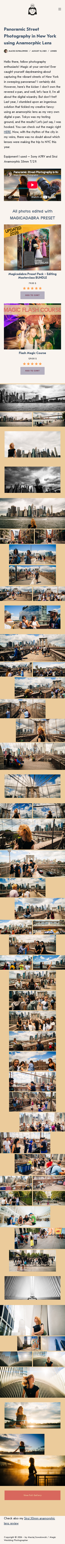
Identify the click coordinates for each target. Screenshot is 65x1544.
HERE (7, 132)
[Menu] (59, 9)
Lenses (53, 51)
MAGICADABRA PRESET (32, 218)
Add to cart (32, 295)
